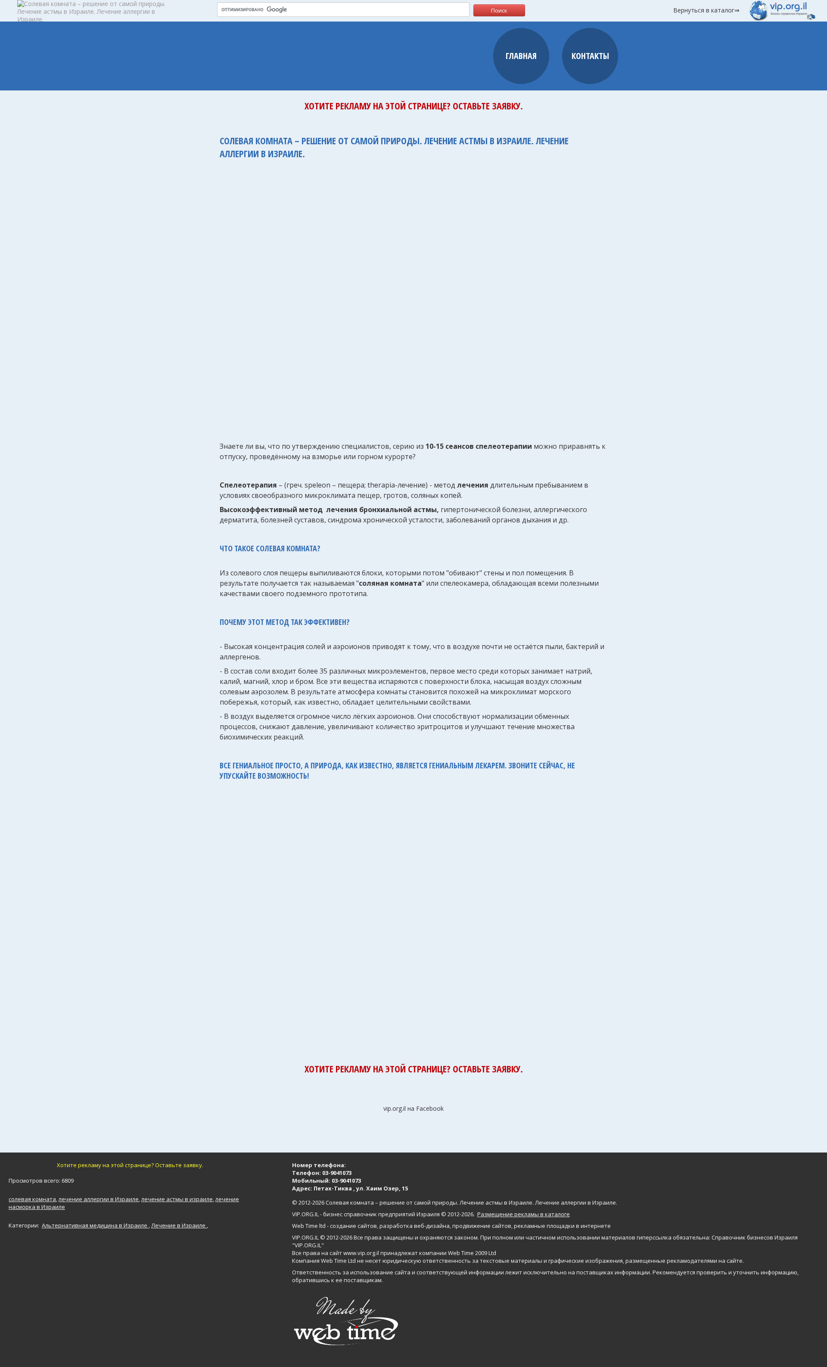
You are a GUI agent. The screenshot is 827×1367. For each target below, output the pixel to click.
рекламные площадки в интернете (562, 1226)
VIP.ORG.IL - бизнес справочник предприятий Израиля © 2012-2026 (382, 1214)
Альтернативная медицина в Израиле (95, 1225)
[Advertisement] (413, 296)
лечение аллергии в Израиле (99, 1199)
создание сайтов (353, 1226)
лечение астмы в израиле (177, 1199)
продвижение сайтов (481, 1226)
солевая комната (32, 1199)
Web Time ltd (309, 1226)
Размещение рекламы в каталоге (523, 1214)
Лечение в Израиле (179, 1225)
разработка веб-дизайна (414, 1226)
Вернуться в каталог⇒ (706, 10)
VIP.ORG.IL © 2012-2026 (322, 1237)
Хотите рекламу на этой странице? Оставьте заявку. (414, 105)
